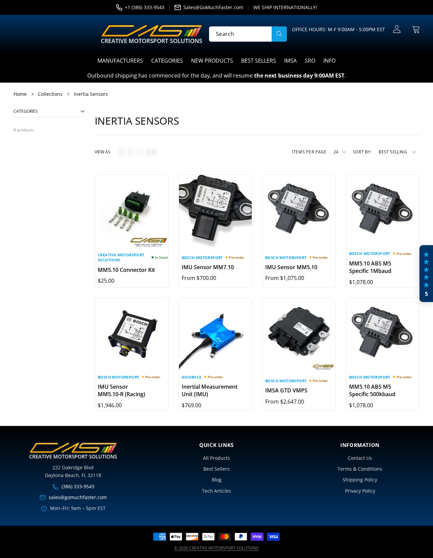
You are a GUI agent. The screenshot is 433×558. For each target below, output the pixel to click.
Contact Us (360, 458)
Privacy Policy (360, 491)
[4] (151, 152)
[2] (131, 152)
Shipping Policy (360, 479)
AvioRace (192, 377)
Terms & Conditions (360, 469)
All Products (216, 458)
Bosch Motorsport (202, 257)
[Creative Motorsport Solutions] (151, 34)
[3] (140, 152)
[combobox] (248, 33)
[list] (121, 152)
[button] (416, 29)
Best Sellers (216, 469)
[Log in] (396, 29)
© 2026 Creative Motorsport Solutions (216, 548)
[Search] (279, 33)
